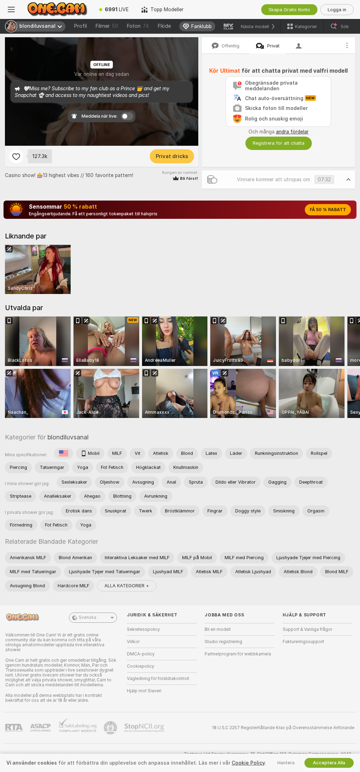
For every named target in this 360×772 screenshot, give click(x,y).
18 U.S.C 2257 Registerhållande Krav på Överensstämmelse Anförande (283, 727)
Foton (138, 26)
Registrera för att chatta (278, 143)
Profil (80, 26)
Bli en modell (218, 629)
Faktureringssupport (303, 641)
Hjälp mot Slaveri (144, 690)
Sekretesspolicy (143, 629)
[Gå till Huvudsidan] (57, 9)
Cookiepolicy (140, 666)
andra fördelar (292, 132)
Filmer (106, 26)
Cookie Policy (248, 763)
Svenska (87, 617)
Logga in (337, 9)
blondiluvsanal (68, 437)
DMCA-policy (141, 654)
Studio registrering (223, 641)
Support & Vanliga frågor (307, 629)
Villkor (133, 641)
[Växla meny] (11, 9)
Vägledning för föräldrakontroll (158, 678)
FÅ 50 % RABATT (328, 209)
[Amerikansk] (63, 453)
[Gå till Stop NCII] (145, 728)
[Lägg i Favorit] (16, 156)
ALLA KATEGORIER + (126, 585)
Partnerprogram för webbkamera (238, 654)
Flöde (164, 26)
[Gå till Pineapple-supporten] (111, 727)
